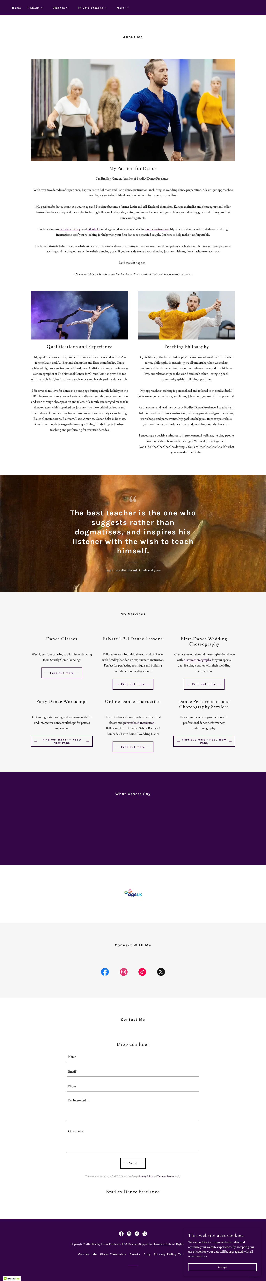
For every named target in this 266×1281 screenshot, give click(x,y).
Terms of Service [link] (165, 1176)
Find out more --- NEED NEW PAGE (61, 741)
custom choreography (197, 660)
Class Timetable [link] (113, 1254)
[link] (105, 972)
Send (133, 1163)
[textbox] (133, 1057)
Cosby (76, 229)
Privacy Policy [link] (146, 1176)
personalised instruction (138, 723)
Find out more (62, 673)
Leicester (65, 229)
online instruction (157, 229)
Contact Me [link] (87, 1254)
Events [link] (134, 1254)
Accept (222, 1267)
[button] (35, 8)
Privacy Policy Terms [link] (171, 1254)
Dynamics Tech (162, 1244)
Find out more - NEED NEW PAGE (204, 741)
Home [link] (16, 8)
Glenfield (93, 229)
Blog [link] (147, 1254)
